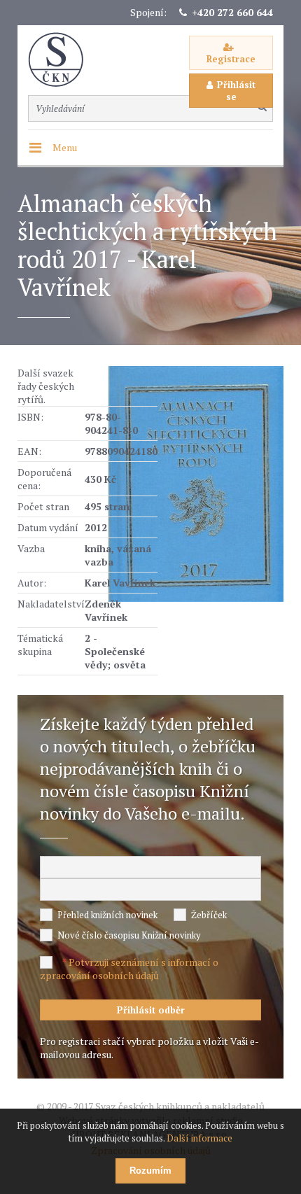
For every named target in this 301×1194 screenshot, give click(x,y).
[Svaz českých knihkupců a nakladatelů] (63, 59)
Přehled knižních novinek (107, 914)
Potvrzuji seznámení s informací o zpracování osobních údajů (129, 968)
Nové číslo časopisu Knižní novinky (129, 935)
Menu (64, 147)
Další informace (199, 1138)
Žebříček (209, 914)
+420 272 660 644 (232, 12)
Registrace (230, 58)
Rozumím (151, 1170)
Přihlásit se (236, 90)
